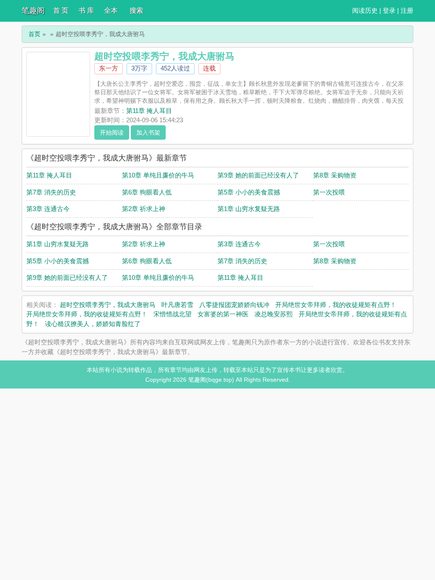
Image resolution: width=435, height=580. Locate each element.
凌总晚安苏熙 (273, 314)
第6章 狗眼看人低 (147, 192)
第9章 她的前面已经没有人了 (258, 175)
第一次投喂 (329, 192)
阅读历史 (365, 10)
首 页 (60, 10)
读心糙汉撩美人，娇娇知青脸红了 (93, 323)
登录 (389, 10)
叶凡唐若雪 (177, 304)
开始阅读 (112, 132)
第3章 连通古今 (48, 208)
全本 (111, 10)
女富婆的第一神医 (223, 314)
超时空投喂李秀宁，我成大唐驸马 (107, 304)
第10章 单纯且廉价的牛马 (158, 175)
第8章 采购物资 (334, 175)
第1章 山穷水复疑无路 (249, 208)
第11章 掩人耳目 (149, 110)
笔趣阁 (33, 10)
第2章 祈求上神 (143, 208)
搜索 (136, 10)
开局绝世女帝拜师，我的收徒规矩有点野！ (335, 304)
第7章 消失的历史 (51, 192)
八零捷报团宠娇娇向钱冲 (234, 304)
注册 (407, 10)
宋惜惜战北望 (172, 314)
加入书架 (148, 132)
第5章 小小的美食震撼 (249, 192)
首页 (34, 34)
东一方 (108, 68)
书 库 (86, 10)
